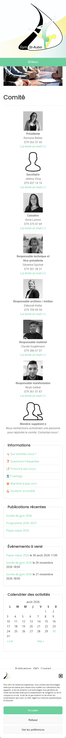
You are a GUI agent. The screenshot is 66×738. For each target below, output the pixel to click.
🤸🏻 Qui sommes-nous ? (21, 454)
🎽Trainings (14, 476)
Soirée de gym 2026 (19, 516)
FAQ (36, 668)
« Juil (10, 641)
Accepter (33, 710)
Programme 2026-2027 (21, 523)
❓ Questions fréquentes (22, 461)
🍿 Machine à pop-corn (21, 483)
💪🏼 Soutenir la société (20, 491)
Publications (23, 668)
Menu (34, 62)
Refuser (33, 719)
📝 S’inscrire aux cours (21, 469)
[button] (60, 676)
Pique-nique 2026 (17, 530)
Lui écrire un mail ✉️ (33, 146)
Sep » (40, 641)
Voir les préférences (33, 729)
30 (54, 631)
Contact (46, 668)
